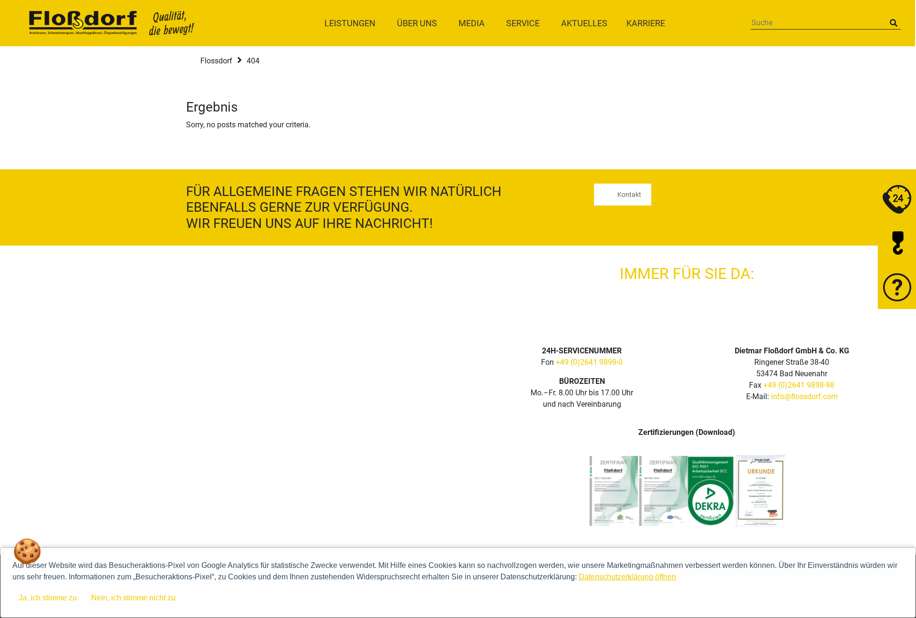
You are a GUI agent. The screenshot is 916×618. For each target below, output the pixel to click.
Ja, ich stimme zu (48, 598)
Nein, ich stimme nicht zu (133, 598)
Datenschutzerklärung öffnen (627, 577)
